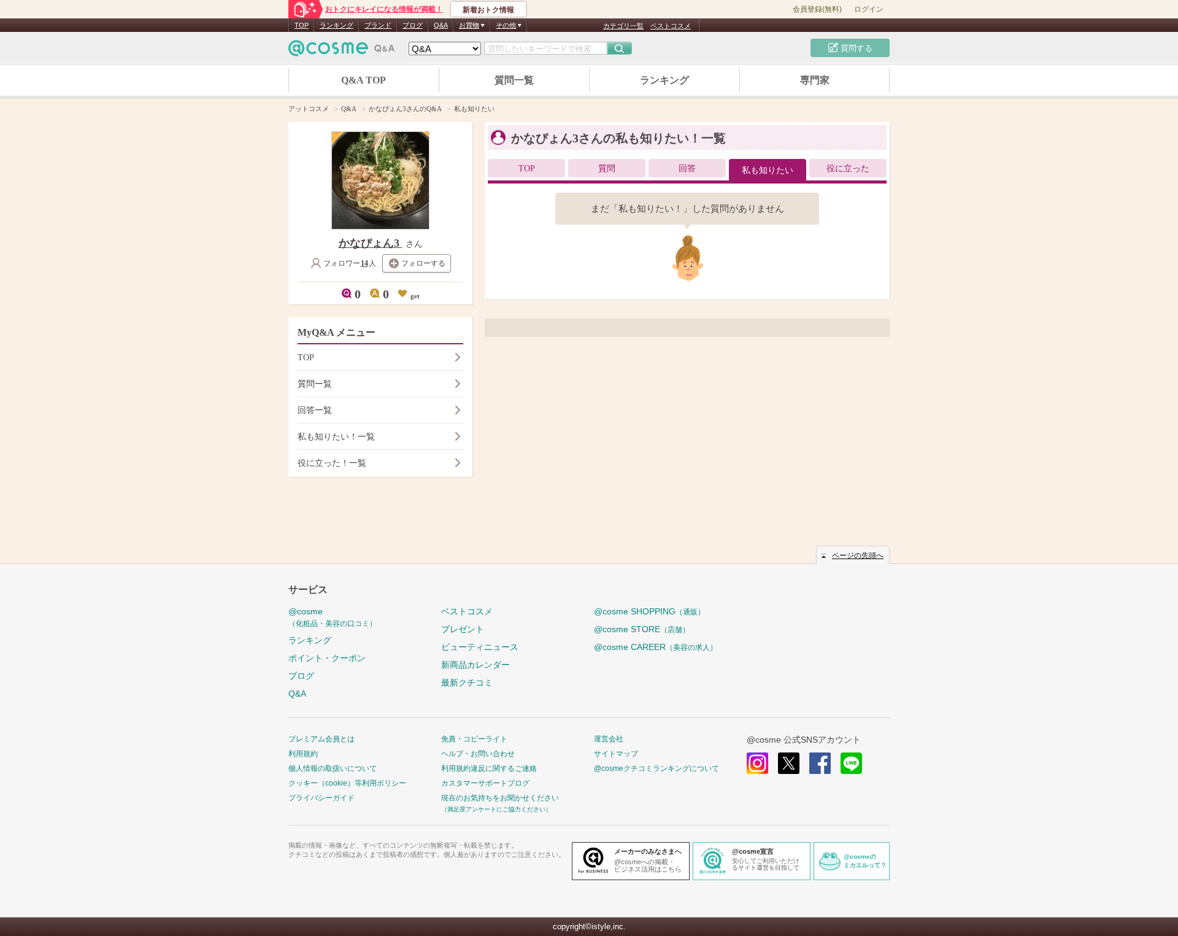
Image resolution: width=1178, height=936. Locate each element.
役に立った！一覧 (332, 463)
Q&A (441, 25)
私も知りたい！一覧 (336, 436)
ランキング (336, 25)
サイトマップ (616, 753)
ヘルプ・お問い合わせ (478, 753)
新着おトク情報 (488, 10)
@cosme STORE (642, 629)
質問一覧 (514, 80)
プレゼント (462, 629)
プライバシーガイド (321, 798)
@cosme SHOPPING (649, 611)
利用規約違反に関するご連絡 (489, 768)
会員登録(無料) (817, 9)
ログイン (869, 9)
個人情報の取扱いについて (332, 768)
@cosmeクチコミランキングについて (656, 768)
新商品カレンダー (475, 665)
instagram (757, 763)
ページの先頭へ (858, 555)
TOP (301, 25)
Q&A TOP (363, 80)
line (851, 763)
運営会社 (608, 739)
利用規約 (303, 753)
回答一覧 (315, 410)
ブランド (377, 25)
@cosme (332, 617)
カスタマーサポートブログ (485, 783)
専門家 (815, 80)
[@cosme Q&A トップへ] (341, 51)
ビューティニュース (479, 647)
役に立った (847, 168)
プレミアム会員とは (321, 739)
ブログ (412, 25)
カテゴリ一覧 (623, 25)
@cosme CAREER (655, 647)
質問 (606, 168)
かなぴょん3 (370, 243)
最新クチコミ (467, 682)
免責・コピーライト (474, 739)
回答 (687, 168)
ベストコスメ (670, 25)
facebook (820, 763)
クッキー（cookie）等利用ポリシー (347, 783)
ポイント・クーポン (327, 658)
